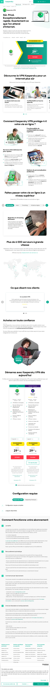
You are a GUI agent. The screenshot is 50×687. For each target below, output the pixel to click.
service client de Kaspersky (27, 600)
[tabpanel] (25, 223)
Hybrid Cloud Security (41, 658)
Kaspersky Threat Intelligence (42, 656)
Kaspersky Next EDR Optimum (30, 652)
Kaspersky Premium (4, 652)
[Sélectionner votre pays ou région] (30, 1)
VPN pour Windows (16, 656)
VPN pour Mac (15, 662)
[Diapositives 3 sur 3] (26, 114)
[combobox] (35, 45)
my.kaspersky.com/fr (20, 591)
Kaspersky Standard (4, 648)
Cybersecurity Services (41, 650)
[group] (14, 99)
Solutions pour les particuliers (5, 645)
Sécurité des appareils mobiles (18, 652)
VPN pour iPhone (16, 660)
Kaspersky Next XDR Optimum (30, 654)
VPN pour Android (16, 658)
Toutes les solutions (4, 660)
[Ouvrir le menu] (2, 1)
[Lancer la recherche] (32, 1)
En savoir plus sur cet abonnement (21, 68)
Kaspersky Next (39, 648)
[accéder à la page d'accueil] (9, 2)
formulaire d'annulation (37, 617)
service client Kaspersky (17, 619)
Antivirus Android (16, 648)
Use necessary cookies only (9, 683)
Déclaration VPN (32, 68)
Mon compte (42, 1)
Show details (43, 680)
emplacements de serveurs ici (29, 252)
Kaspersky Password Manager (6, 658)
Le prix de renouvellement (11, 540)
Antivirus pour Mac (16, 650)
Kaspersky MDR (39, 652)
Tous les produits (28, 658)
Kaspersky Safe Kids (4, 654)
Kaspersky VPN (4, 656)
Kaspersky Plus (3, 650)
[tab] (9, 205)
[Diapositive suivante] (47, 302)
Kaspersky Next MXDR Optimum (30, 656)
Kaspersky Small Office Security (30, 648)
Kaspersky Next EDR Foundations (31, 650)
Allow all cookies (41, 683)
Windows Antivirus (16, 654)
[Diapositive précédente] (2, 302)
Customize (24, 683)
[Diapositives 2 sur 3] (25, 114)
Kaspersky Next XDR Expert (41, 654)
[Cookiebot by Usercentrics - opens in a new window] (43, 665)
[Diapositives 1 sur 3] (23, 114)
